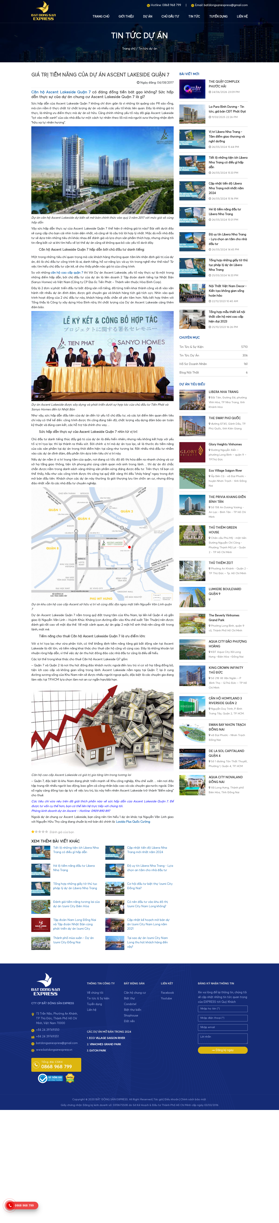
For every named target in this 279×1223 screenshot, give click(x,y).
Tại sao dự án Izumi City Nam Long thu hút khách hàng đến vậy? (147, 942)
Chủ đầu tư (170, 16)
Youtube (166, 998)
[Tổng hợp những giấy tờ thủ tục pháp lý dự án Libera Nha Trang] (192, 267)
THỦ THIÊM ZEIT (221, 562)
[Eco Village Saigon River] (192, 478)
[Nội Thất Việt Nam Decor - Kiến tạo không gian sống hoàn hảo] (192, 293)
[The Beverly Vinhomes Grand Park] (192, 623)
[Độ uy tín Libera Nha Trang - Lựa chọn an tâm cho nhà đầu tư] (192, 241)
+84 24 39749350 (47, 1029)
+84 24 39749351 (47, 1036)
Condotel (130, 1004)
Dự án (147, 16)
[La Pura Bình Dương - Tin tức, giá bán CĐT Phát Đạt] (192, 114)
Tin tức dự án (147, 48)
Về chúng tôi (95, 992)
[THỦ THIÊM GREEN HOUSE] (192, 535)
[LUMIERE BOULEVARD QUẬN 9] (192, 597)
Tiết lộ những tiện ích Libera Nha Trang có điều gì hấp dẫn (228, 162)
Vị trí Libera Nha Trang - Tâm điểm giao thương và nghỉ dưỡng (227, 136)
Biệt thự (129, 998)
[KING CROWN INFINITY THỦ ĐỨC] (192, 676)
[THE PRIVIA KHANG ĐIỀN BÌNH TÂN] (192, 505)
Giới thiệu (126, 16)
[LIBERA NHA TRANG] (192, 400)
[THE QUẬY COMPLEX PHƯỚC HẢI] (192, 89)
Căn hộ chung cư (135, 992)
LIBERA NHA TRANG (223, 391)
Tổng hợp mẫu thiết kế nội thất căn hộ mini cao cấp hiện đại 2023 (227, 316)
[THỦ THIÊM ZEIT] (192, 571)
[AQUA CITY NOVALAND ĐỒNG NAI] (192, 785)
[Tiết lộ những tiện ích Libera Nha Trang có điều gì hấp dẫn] (192, 165)
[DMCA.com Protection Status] (70, 1078)
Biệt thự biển (132, 1009)
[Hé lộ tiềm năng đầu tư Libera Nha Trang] (192, 216)
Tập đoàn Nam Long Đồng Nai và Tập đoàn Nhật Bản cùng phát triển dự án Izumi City (74, 924)
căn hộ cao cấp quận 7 (67, 272)
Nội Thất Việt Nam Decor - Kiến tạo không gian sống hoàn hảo (228, 291)
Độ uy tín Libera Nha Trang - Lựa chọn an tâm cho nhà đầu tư (228, 239)
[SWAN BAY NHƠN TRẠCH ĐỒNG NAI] (192, 733)
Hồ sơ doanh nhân (213, 364)
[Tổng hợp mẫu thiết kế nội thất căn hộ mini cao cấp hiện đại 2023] (192, 319)
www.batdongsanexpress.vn (54, 1049)
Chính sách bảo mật (193, 1099)
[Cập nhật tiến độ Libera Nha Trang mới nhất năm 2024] (192, 190)
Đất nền (129, 1021)
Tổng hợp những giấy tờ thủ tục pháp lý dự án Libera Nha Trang (228, 265)
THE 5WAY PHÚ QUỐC (225, 418)
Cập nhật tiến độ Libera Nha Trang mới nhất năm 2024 (226, 188)
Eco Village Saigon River (225, 470)
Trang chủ (101, 16)
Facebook (167, 992)
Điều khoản (172, 1099)
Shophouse (131, 1015)
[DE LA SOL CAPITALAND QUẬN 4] (192, 759)
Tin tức (194, 16)
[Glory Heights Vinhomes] (192, 452)
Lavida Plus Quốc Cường (133, 821)
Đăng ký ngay (224, 1050)
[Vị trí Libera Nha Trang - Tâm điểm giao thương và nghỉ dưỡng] (192, 139)
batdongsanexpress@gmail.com (226, 5)
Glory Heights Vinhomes (225, 444)
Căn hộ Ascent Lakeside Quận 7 (61, 92)
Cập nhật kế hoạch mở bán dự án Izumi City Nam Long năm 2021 (148, 924)
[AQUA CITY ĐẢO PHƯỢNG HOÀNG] (192, 649)
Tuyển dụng (218, 16)
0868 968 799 (171, 5)
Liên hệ (242, 16)
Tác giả (158, 1099)
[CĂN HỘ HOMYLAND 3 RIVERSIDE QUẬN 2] (192, 706)
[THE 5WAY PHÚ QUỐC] (192, 426)
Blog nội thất (213, 372)
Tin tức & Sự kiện (213, 346)
